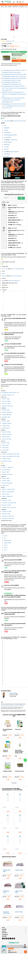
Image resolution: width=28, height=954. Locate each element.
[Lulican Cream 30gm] (20, 885)
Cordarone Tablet (6, 458)
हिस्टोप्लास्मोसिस (7, 132)
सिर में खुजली (6, 156)
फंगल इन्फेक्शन (7, 121)
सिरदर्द (3, 273)
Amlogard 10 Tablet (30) (8, 516)
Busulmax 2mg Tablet (7, 474)
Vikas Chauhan (13, 693)
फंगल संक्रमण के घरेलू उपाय (19, 121)
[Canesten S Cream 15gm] (7, 906)
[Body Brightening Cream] (7, 723)
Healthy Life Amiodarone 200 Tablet (10, 456)
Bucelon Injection (6, 469)
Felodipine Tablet (6, 417)
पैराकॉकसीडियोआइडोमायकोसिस (10, 135)
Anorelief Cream (6, 425)
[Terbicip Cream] (20, 864)
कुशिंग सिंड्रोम (7, 144)
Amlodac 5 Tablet (6, 513)
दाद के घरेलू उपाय (13, 139)
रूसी (5, 125)
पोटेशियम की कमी (7, 543)
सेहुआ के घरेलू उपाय (14, 151)
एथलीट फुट (6, 149)
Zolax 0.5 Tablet (6, 399)
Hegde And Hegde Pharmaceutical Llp (12, 63)
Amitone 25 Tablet (6, 505)
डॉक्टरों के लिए (4, 932)
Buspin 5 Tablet (6, 478)
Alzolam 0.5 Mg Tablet (7, 406)
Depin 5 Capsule (6, 428)
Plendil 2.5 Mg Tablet (7, 412)
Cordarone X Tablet (6, 461)
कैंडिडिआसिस (7, 128)
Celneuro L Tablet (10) (7, 467)
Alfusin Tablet (5, 445)
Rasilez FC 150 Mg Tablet (8, 489)
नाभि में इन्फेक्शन (7, 154)
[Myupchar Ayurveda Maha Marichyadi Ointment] (6, 58)
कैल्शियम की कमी (7, 540)
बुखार (3, 280)
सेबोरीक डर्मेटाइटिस (8, 142)
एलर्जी (5, 550)
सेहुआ (5, 151)
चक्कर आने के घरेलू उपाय (16, 276)
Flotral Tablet (5, 450)
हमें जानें (3, 927)
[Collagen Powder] (7, 765)
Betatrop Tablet (6, 421)
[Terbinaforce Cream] (7, 885)
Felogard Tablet (6, 410)
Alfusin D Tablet (6, 443)
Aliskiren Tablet (5, 494)
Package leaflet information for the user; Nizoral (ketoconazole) (12, 705)
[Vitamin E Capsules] (7, 744)
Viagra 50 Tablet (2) (6, 434)
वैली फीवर (6, 130)
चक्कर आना (4, 276)
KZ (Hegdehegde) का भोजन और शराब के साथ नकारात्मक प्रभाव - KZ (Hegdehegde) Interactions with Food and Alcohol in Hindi (14, 106)
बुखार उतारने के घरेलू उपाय (13, 280)
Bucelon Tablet (5, 472)
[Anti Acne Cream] (20, 765)
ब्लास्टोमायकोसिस (7, 137)
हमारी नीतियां (4, 929)
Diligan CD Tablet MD (7, 496)
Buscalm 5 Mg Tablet (7, 483)
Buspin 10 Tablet (6, 480)
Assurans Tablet (6, 436)
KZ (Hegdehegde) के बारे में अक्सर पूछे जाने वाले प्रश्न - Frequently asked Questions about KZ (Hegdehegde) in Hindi (13, 100)
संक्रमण (5, 547)
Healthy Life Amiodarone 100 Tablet (10, 454)
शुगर (5, 538)
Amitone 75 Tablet (6, 500)
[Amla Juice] (20, 723)
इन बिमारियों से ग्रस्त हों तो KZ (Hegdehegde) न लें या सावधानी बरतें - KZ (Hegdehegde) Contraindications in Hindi (14, 94)
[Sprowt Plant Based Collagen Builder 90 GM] (20, 744)
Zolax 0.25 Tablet (6, 401)
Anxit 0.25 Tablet (6, 403)
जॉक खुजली (6, 147)
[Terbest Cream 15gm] (7, 864)
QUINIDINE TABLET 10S (8, 395)
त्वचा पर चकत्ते (5, 269)
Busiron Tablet (5, 485)
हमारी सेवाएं (4, 931)
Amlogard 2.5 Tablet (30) (8, 518)
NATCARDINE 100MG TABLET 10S (10, 392)
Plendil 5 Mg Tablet (6, 414)
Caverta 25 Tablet (6, 432)
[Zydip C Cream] (20, 906)
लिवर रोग (6, 545)
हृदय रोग (5, 535)
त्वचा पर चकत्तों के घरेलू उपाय (17, 269)
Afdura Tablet (5, 447)
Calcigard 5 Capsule (6, 423)
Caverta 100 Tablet (6, 439)
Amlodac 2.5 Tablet (6, 511)
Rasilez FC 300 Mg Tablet (8, 491)
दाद (4, 139)
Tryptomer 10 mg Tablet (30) (9, 502)
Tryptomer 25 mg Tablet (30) (9, 507)
